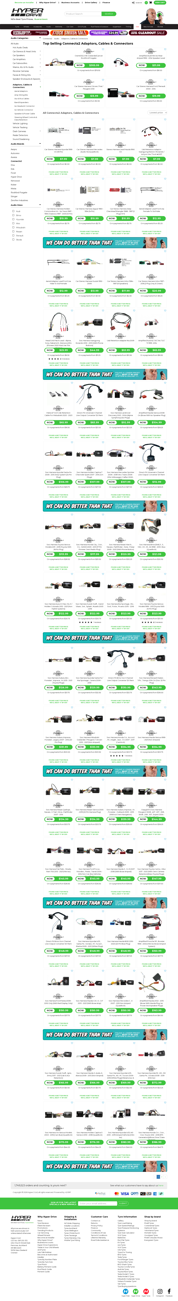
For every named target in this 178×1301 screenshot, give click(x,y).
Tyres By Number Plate (47, 1259)
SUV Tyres (122, 1235)
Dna (13, 165)
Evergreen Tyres (151, 1240)
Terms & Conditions (99, 1235)
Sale (137, 27)
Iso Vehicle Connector (23, 110)
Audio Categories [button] (19, 38)
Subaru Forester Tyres (127, 1281)
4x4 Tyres (121, 1245)
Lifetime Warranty (98, 1238)
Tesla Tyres (122, 1257)
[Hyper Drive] (35, 14)
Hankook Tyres (150, 1228)
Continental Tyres (151, 1226)
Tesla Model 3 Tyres (126, 1276)
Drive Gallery (91, 2)
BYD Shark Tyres (125, 1264)
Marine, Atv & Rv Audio (23, 67)
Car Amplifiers (19, 59)
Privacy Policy (97, 1226)
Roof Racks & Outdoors (99, 27)
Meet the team (44, 1226)
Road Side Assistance (100, 1240)
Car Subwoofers (20, 63)
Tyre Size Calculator (126, 1233)
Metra (13, 188)
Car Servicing (43, 1233)
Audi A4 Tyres (123, 1269)
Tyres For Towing (125, 1252)
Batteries (58, 27)
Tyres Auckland (70, 1228)
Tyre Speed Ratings (126, 1226)
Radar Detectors (20, 135)
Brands (160, 27)
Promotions (42, 1228)
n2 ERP (68, 1192)
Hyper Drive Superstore (48, 1245)
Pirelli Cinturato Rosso (153, 1238)
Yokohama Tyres (151, 1230)
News (40, 1221)
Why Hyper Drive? (48, 2)
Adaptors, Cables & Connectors (22, 86)
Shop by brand (150, 1221)
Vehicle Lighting (20, 123)
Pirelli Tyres (149, 1223)
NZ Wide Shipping (72, 1223)
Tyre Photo (42, 1264)
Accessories (37, 27)
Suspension (117, 27)
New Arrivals (148, 27)
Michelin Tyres (150, 1233)
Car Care (70, 27)
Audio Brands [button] (17, 144)
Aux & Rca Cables (21, 99)
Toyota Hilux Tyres (125, 1262)
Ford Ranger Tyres (125, 1259)
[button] (137, 3)
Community (96, 1230)
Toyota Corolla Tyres (126, 1267)
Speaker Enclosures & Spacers (26, 79)
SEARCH (109, 14)
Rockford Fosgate (19, 192)
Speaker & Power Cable (24, 114)
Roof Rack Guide (45, 1269)
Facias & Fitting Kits (22, 75)
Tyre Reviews (43, 1223)
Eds (12, 169)
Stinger (14, 196)
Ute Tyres (122, 1250)
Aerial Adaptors (20, 91)
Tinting (128, 27)
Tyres (17, 27)
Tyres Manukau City (72, 1238)
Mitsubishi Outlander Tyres (129, 1279)
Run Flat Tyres (123, 1240)
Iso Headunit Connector (24, 106)
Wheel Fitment (44, 1235)
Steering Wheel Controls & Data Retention (25, 118)
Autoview (15, 153)
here (160, 1185)
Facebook (169, 1296)
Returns (94, 1223)
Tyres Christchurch (72, 1233)
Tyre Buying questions (127, 1286)
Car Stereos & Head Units (24, 51)
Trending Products (45, 1230)
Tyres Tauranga (70, 1235)
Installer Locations (71, 1226)
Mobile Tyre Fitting (72, 1240)
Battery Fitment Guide (47, 1267)
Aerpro (14, 149)
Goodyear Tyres (151, 1235)
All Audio (15, 43)
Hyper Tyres (146, 1296)
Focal (13, 173)
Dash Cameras (19, 131)
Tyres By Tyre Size (45, 1262)
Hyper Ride (126, 1296)
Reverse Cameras (21, 71)
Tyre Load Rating (125, 1223)
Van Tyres (122, 1284)
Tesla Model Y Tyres (126, 1274)
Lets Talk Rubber (45, 1252)
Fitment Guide (44, 1272)
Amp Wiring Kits (21, 95)
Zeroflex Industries (19, 200)
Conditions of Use (98, 1233)
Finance (106, 2)
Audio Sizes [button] (17, 205)
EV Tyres (121, 1242)
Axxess (14, 157)
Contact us (95, 1221)
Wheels (26, 27)
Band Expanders (21, 102)
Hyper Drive (16, 177)
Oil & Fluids (82, 27)
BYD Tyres (122, 1255)
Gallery (121, 1221)
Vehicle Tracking (20, 127)
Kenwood (15, 181)
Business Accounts (71, 2)
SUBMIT (123, 1203)
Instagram (160, 1296)
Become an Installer (24, 2)
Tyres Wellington (71, 1230)
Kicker (13, 185)
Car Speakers (19, 55)
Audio (48, 27)
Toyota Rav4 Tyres (125, 1272)
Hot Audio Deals (20, 47)
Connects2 (16, 161)
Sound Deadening (21, 139)
